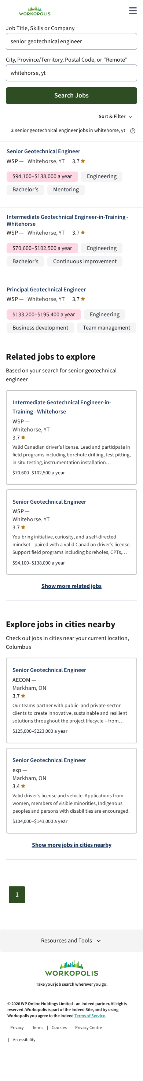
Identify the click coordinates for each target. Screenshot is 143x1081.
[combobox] (71, 41)
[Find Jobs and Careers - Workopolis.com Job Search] (34, 10)
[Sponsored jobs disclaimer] (132, 130)
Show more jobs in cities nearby (71, 845)
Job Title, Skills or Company (40, 28)
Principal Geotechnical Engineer (46, 289)
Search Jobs (71, 95)
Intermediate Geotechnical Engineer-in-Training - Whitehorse (67, 221)
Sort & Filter (112, 116)
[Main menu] (132, 10)
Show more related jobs (71, 586)
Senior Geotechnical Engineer (43, 151)
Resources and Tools (66, 941)
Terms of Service (89, 1016)
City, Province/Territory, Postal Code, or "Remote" (67, 60)
